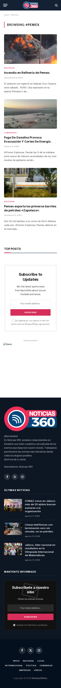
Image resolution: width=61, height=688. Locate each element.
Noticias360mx (39, 678)
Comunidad (46, 665)
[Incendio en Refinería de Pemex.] (30, 49)
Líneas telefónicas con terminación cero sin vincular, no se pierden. (39, 528)
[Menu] (5, 5)
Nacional (28, 661)
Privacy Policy (31, 324)
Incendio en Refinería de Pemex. (27, 72)
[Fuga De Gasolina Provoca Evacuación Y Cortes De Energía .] (30, 114)
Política (31, 665)
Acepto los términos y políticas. (32, 625)
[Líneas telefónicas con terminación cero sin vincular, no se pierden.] (13, 529)
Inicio (6, 15)
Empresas (25, 670)
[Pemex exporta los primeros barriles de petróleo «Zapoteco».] (30, 182)
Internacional (14, 665)
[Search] (56, 5)
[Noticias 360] (30, 5)
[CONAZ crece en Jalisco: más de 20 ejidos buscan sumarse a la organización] (13, 505)
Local (41, 661)
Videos (38, 670)
